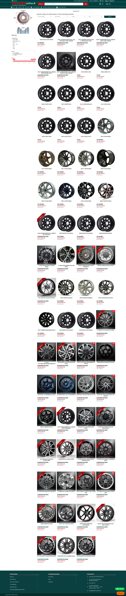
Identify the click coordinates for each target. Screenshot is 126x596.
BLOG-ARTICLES (62, 7)
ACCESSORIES (36, 7)
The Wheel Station (14, 594)
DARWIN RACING (18, 54)
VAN (14, 42)
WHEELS (20, 7)
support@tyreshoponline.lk (95, 590)
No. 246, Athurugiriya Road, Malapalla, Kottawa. (95, 580)
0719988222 (95, 1)
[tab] (76, 11)
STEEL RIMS (15, 39)
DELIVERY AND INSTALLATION (49, 7)
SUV (14, 45)
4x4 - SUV (15, 44)
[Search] (85, 4)
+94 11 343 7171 (92, 583)
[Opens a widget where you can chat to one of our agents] (121, 593)
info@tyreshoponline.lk (82, 1)
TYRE (13, 7)
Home (14, 1)
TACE (15, 55)
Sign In (106, 1)
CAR (14, 48)
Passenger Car (16, 41)
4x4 (14, 47)
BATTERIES (27, 7)
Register (112, 1)
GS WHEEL (16, 53)
